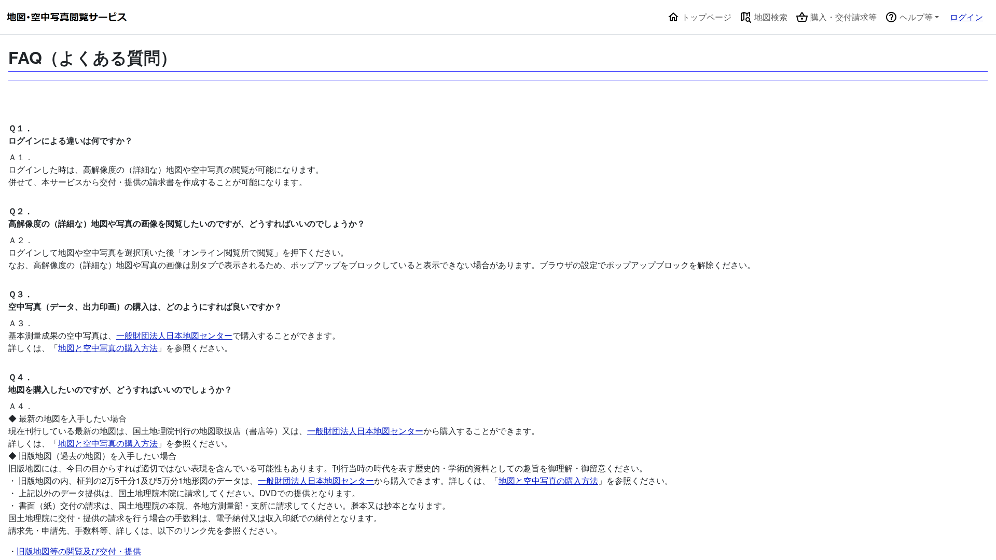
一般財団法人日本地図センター (174, 335)
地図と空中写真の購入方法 (108, 348)
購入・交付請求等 (842, 17)
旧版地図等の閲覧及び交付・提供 (79, 551)
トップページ (705, 17)
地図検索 (769, 17)
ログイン (966, 17)
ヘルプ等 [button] (915, 17)
